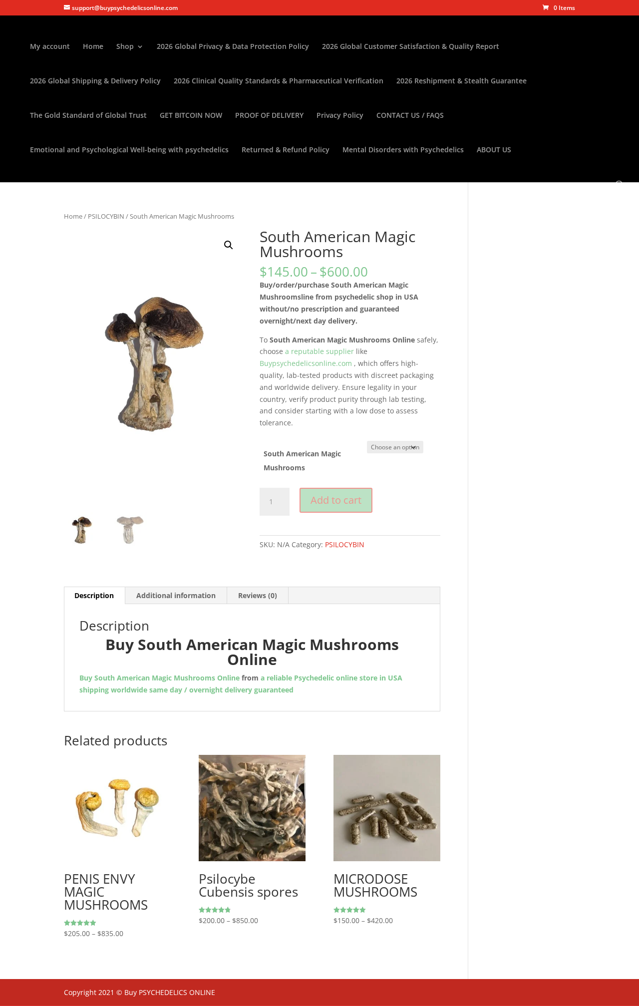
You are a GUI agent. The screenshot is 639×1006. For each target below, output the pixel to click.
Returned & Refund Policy (285, 150)
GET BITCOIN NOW (191, 116)
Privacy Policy (340, 116)
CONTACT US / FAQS (410, 116)
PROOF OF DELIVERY (269, 116)
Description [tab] (94, 595)
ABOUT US (494, 150)
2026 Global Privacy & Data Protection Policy (233, 47)
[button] (229, 245)
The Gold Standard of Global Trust (88, 116)
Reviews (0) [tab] (257, 595)
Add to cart (336, 500)
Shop (125, 47)
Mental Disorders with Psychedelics (403, 150)
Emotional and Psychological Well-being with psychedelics (129, 150)
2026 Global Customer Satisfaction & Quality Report (410, 47)
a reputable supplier (318, 351)
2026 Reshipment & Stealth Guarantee (461, 81)
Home (93, 47)
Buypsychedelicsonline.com (306, 363)
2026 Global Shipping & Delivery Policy (95, 81)
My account (50, 47)
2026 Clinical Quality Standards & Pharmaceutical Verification (278, 81)
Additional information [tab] (176, 595)
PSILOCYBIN (106, 216)
